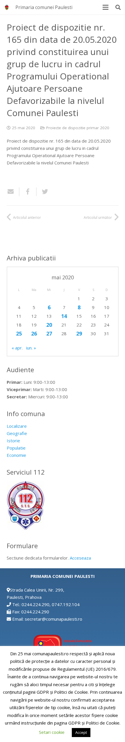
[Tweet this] (43, 191)
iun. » (31, 348)
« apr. (17, 348)
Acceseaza (80, 558)
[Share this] (28, 191)
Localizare (17, 426)
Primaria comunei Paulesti (43, 7)
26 (34, 333)
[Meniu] (105, 7)
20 (49, 324)
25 (19, 333)
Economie (16, 455)
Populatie (16, 448)
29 (79, 333)
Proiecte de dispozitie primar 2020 (77, 127)
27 (49, 333)
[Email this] (13, 191)
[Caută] (118, 7)
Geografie (17, 433)
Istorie (13, 440)
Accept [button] (81, 732)
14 (64, 316)
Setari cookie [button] (52, 732)
